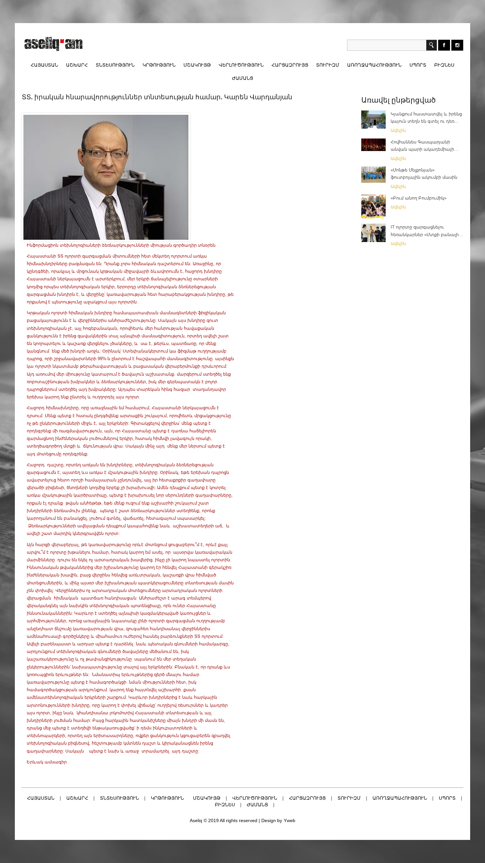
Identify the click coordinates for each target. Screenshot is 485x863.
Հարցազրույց (290, 65)
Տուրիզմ (327, 65)
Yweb (289, 820)
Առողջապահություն (374, 65)
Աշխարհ (77, 65)
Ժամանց (242, 78)
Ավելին (399, 130)
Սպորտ (417, 65)
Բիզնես (444, 65)
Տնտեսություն (115, 65)
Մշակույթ (197, 65)
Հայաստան (44, 65)
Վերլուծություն (241, 65)
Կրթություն (159, 65)
